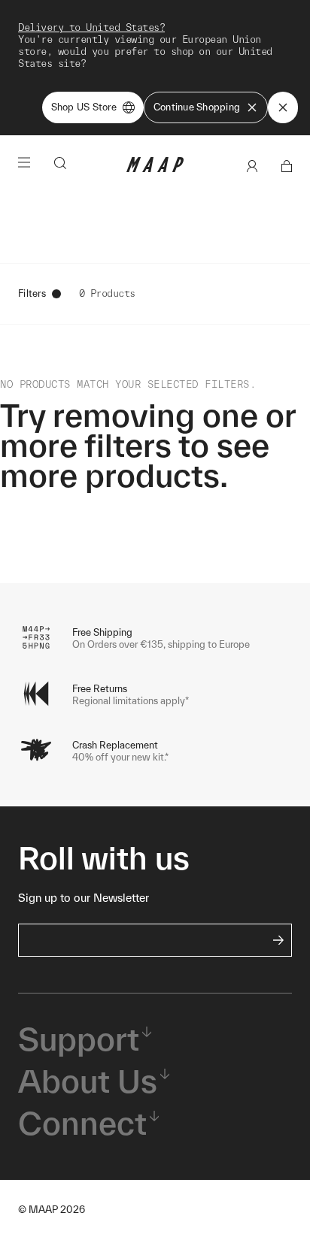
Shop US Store (84, 107)
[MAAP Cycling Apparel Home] (155, 168)
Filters (32, 293)
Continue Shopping (196, 107)
